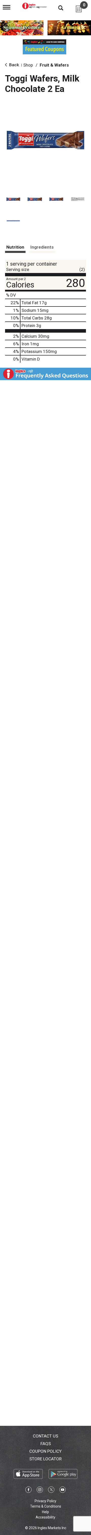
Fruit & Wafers (54, 65)
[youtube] (62, 1491)
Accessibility (45, 1517)
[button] (13, 199)
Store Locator (45, 1458)
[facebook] (28, 1491)
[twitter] (51, 1491)
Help (45, 1512)
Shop (28, 65)
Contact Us (45, 1436)
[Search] (57, 7)
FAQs (45, 1443)
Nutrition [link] (15, 247)
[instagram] (40, 1491)
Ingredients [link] (42, 247)
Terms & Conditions (45, 1506)
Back (13, 64)
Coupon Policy (45, 1451)
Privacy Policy (45, 1501)
